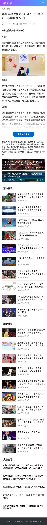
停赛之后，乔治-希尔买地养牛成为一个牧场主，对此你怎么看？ (30, 421)
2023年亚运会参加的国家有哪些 (30, 259)
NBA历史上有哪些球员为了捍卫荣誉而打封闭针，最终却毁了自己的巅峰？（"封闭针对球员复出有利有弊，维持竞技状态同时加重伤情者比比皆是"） (30, 382)
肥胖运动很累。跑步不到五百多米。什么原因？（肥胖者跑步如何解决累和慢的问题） (30, 344)
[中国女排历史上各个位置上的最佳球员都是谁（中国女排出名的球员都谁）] (9, 358)
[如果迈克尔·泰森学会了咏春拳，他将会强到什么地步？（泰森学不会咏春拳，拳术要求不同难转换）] (9, 448)
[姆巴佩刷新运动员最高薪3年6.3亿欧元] (9, 312)
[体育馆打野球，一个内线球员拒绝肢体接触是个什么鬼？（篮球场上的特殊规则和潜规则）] (9, 396)
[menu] (43, 3)
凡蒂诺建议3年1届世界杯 (28, 432)
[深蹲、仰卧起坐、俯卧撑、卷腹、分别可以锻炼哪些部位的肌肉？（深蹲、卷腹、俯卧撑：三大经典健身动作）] (9, 409)
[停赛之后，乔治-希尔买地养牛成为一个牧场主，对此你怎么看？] (9, 422)
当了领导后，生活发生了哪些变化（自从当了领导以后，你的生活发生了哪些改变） (23, 477)
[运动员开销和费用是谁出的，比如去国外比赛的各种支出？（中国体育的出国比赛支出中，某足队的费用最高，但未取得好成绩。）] (9, 210)
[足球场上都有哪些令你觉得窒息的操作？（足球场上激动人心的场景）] (9, 197)
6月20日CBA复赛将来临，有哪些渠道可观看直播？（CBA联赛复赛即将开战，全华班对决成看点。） (30, 298)
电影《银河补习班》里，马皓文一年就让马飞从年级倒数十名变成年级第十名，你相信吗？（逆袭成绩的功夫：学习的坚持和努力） (23, 467)
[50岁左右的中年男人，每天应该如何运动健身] (9, 222)
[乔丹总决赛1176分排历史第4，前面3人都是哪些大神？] (9, 235)
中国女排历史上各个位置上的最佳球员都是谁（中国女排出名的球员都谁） (30, 357)
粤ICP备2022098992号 (34, 521)
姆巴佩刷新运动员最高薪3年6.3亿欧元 (30, 311)
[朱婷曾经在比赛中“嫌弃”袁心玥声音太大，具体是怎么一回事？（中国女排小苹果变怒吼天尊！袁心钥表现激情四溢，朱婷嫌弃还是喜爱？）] (9, 332)
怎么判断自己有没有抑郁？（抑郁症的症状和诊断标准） (23, 507)
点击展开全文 (24, 134)
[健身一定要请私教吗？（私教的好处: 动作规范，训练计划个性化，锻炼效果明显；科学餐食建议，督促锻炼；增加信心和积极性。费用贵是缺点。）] (9, 286)
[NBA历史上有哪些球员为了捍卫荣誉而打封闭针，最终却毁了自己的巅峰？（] (9, 384)
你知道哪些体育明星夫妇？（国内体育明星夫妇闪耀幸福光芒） (30, 272)
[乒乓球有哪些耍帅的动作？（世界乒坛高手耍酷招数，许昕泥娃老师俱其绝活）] (9, 248)
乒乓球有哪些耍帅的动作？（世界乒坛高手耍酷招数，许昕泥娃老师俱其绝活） (30, 247)
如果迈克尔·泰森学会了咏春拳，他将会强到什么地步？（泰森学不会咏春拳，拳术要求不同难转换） (30, 446)
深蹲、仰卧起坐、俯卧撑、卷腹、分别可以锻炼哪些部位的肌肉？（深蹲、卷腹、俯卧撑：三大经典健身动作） (30, 408)
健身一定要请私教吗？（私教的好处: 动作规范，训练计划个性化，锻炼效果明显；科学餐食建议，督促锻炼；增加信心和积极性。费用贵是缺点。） (31, 285)
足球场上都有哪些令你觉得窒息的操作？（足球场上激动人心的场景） (30, 195)
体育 (33, 24)
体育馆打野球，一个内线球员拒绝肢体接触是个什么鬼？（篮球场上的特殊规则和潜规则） (30, 395)
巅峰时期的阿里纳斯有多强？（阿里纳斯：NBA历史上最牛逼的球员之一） (30, 369)
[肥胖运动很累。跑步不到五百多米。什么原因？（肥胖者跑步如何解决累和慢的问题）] (9, 345)
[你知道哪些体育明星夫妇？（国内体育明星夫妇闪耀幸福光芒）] (9, 274)
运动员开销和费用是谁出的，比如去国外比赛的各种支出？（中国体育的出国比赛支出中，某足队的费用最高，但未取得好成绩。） (30, 208)
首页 (3, 9)
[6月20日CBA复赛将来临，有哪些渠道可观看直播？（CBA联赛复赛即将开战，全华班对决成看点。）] (9, 299)
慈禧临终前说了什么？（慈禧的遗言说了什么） (24, 487)
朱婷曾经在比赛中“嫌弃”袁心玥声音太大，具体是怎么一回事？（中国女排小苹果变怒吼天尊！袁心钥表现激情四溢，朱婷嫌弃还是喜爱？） (31, 331)
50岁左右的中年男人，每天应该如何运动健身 (30, 221)
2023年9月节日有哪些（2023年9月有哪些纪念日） (23, 496)
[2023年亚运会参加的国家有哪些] (9, 261)
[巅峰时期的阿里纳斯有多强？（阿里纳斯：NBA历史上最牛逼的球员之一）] (9, 371)
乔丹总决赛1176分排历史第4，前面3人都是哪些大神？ (31, 234)
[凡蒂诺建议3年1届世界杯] (9, 435)
